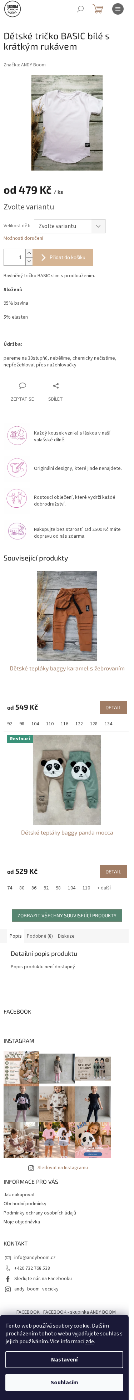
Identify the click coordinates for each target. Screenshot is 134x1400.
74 (9, 888)
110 (50, 723)
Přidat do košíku (67, 257)
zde (89, 1341)
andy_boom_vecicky (36, 1289)
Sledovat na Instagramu (63, 1167)
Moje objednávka (22, 1222)
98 (21, 723)
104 (35, 723)
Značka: (25, 65)
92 (9, 723)
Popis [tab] (16, 936)
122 (79, 723)
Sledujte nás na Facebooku (43, 1278)
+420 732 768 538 (32, 1268)
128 (94, 723)
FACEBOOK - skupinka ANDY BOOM (79, 1312)
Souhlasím (64, 1382)
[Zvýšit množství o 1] (29, 253)
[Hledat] (80, 9)
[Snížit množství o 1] (29, 261)
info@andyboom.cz (35, 1257)
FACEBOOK (28, 1312)
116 (64, 723)
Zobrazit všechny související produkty (67, 915)
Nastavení (64, 1360)
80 (21, 888)
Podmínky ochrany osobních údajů (40, 1213)
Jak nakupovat (19, 1194)
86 (33, 888)
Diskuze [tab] (66, 936)
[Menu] (118, 9)
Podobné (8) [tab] (40, 936)
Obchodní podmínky (25, 1203)
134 (108, 723)
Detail (113, 707)
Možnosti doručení (23, 238)
